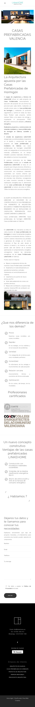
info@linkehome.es (19, 629)
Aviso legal (10, 698)
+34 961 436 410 (18, 632)
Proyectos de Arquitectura (17, 672)
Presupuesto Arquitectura (17, 677)
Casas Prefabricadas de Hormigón (17, 669)
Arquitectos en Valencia (17, 666)
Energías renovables (17, 674)
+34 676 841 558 (21, 634)
